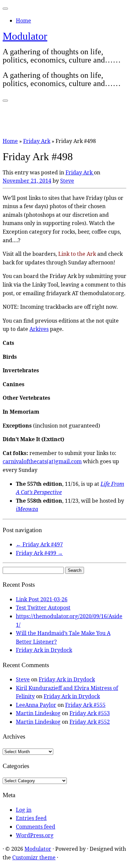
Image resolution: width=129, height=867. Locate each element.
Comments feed (35, 826)
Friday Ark (36, 141)
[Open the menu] (5, 101)
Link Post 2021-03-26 (41, 599)
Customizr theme (34, 857)
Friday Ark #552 (89, 721)
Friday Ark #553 (89, 713)
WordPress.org (35, 835)
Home (23, 20)
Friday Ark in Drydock (44, 650)
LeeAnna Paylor (36, 704)
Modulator (25, 36)
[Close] (5, 9)
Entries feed (31, 818)
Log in (23, 809)
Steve (67, 180)
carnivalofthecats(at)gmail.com (42, 461)
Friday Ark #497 (39, 544)
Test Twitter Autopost (43, 607)
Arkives (39, 329)
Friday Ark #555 (85, 704)
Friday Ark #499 (39, 553)
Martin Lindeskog (38, 713)
